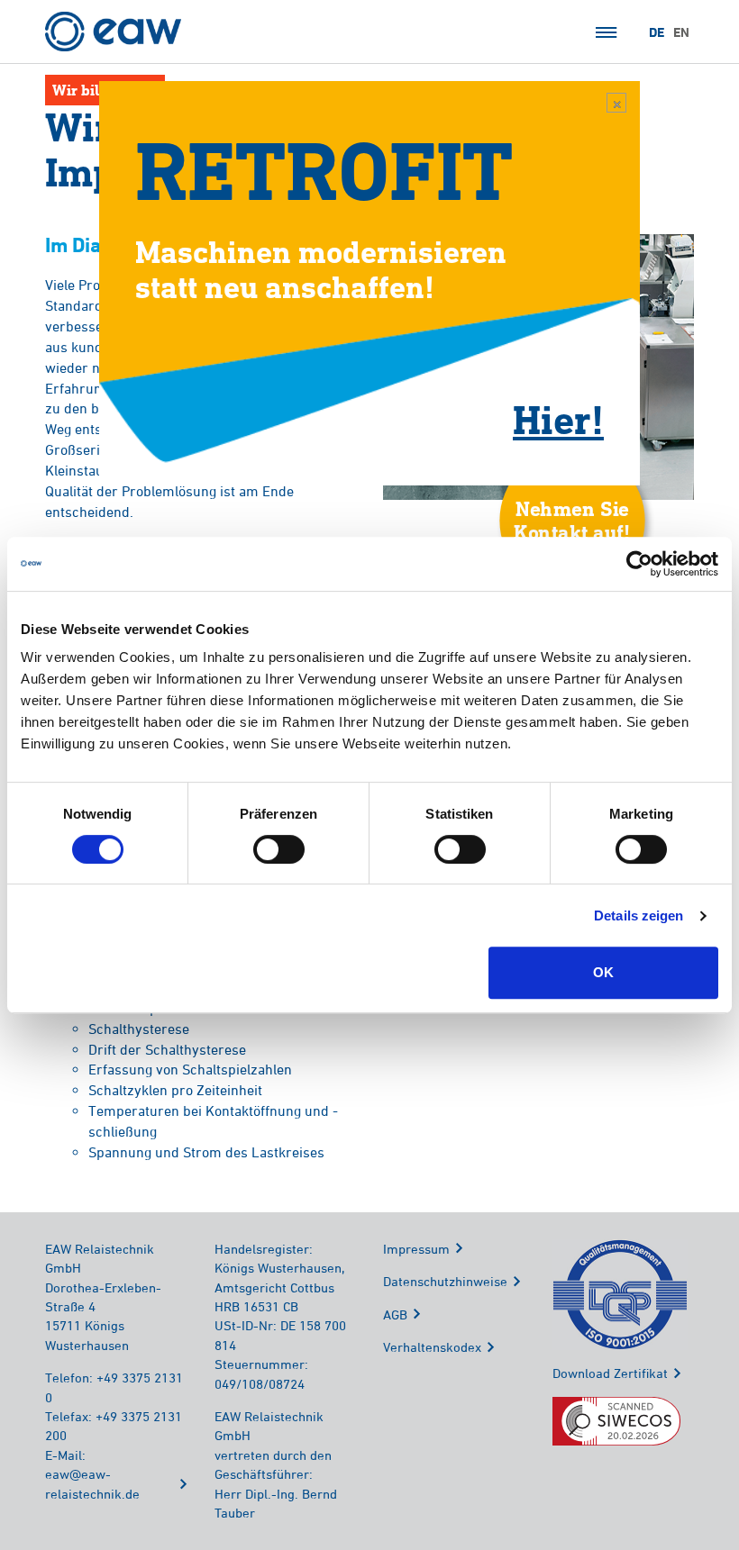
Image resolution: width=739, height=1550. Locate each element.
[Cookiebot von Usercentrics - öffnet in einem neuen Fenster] (639, 563)
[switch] (279, 849)
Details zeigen (638, 915)
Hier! (558, 418)
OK (603, 972)
